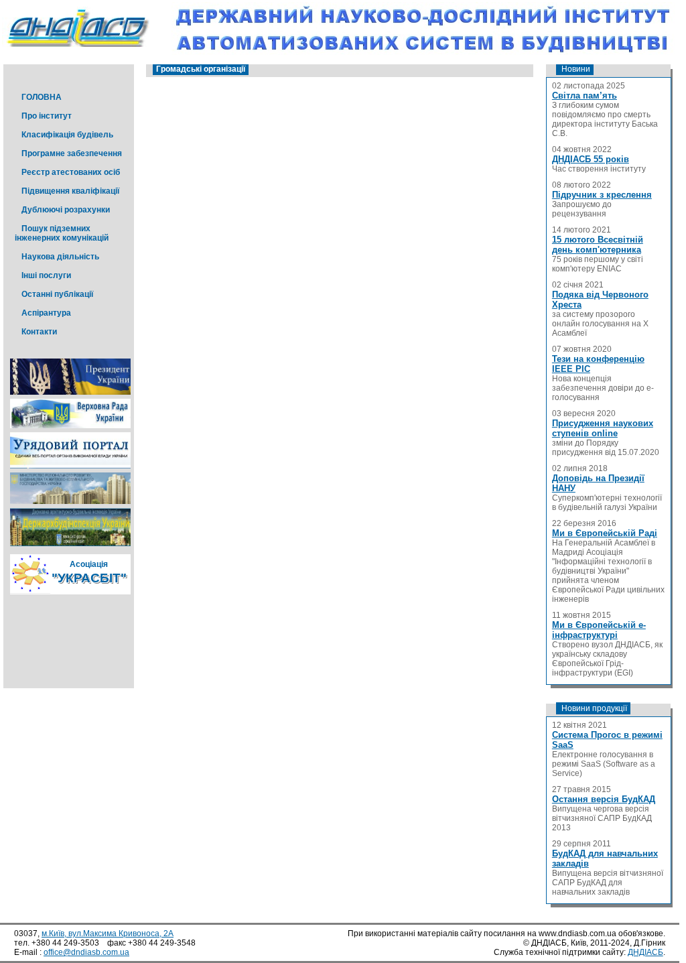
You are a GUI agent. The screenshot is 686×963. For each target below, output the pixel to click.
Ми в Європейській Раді (604, 533)
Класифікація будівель (67, 134)
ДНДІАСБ (645, 952)
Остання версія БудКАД (603, 799)
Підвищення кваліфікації (70, 191)
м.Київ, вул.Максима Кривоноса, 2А (108, 933)
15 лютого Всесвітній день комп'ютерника (597, 245)
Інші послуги (46, 275)
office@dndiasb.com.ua (86, 952)
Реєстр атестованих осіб (70, 172)
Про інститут (46, 116)
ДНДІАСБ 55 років (590, 159)
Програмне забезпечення (71, 153)
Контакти (39, 331)
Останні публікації (57, 294)
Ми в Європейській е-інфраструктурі (599, 630)
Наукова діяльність (60, 256)
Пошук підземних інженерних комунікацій (62, 233)
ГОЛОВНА (41, 97)
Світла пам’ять (584, 95)
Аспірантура (46, 313)
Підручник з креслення (602, 195)
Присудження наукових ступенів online (602, 428)
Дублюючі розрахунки (65, 209)
